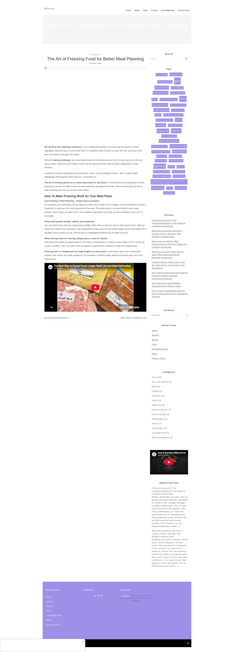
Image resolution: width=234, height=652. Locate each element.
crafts (179, 119)
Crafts (155, 400)
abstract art (176, 74)
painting (159, 166)
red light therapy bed (161, 176)
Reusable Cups (179, 176)
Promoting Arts (178, 171)
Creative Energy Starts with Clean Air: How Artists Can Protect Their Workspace (168, 265)
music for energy (176, 161)
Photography (158, 419)
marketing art (179, 151)
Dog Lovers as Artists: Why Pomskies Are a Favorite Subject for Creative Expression (169, 244)
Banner (155, 340)
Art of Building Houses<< (56, 318)
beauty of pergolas (178, 105)
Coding (155, 391)
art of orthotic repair (168, 99)
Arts (183, 99)
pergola (171, 166)
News (154, 354)
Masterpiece (161, 156)
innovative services (159, 146)
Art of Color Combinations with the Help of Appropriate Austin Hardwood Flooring (169, 294)
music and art (160, 161)
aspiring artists (160, 105)
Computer (156, 396)
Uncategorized (159, 433)
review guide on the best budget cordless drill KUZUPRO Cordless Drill (168, 182)
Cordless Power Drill (164, 120)
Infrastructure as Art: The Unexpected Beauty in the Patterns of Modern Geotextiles (169, 223)
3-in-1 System (161, 74)
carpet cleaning (178, 110)
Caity (154, 344)
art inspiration (160, 93)
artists (154, 99)
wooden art (180, 188)
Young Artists (169, 193)
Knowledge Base (160, 349)
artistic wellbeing (178, 93)
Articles (155, 335)
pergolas (180, 166)
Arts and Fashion (160, 382)
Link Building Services (161, 151)
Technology (95, 55)
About (154, 330)
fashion (176, 130)
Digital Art (163, 130)
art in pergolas (177, 88)
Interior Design (159, 414)
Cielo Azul (173, 483)
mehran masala (175, 156)
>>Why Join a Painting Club (133, 318)
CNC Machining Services (173, 115)
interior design (178, 146)
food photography (169, 136)
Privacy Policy (159, 358)
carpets (158, 115)
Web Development (160, 437)
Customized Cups (175, 125)
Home (105, 33)
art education (161, 87)
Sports (155, 423)
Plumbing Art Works (161, 171)
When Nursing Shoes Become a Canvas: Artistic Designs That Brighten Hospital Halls (167, 234)
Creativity (160, 125)
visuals (169, 188)
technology (158, 187)
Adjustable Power (165, 82)
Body (154, 386)
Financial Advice (160, 410)
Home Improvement (169, 141)
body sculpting (161, 110)
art (177, 80)
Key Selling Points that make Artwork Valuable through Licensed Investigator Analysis (170, 276)
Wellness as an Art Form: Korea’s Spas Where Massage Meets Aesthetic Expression (168, 255)
